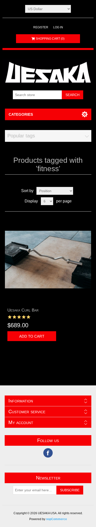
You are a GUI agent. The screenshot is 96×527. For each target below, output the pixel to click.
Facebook (48, 453)
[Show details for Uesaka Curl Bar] (48, 259)
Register (40, 27)
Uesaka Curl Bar (23, 310)
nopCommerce (56, 519)
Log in (58, 27)
